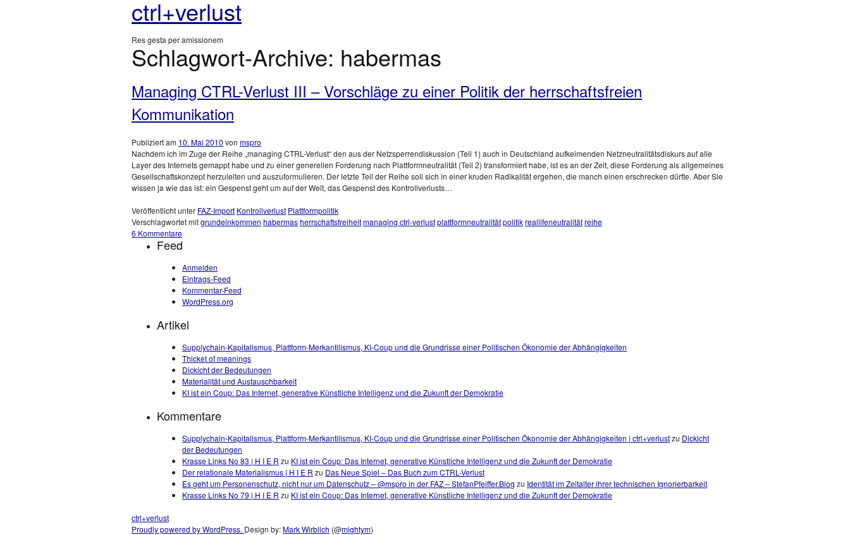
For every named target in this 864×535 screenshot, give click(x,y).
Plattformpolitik (313, 210)
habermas (280, 221)
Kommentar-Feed (212, 290)
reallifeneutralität (554, 221)
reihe (593, 221)
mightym (356, 529)
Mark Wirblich (306, 529)
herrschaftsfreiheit (330, 221)
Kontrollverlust (261, 210)
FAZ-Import (216, 210)
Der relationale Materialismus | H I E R (247, 472)
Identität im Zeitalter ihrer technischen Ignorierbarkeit (617, 483)
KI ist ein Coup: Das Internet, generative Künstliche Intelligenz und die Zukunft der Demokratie (342, 392)
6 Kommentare (157, 233)
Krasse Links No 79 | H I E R (230, 494)
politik (513, 221)
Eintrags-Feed (206, 278)
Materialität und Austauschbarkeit (239, 381)
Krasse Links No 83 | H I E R (230, 460)
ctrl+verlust (150, 517)
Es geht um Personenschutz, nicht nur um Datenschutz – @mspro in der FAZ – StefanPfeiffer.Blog (348, 483)
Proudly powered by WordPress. (188, 529)
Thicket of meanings (216, 358)
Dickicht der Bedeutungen (226, 369)
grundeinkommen (231, 221)
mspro (250, 142)
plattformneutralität (469, 221)
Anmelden (200, 267)
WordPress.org (207, 301)
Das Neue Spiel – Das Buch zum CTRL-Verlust (404, 472)
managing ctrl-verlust (399, 221)
